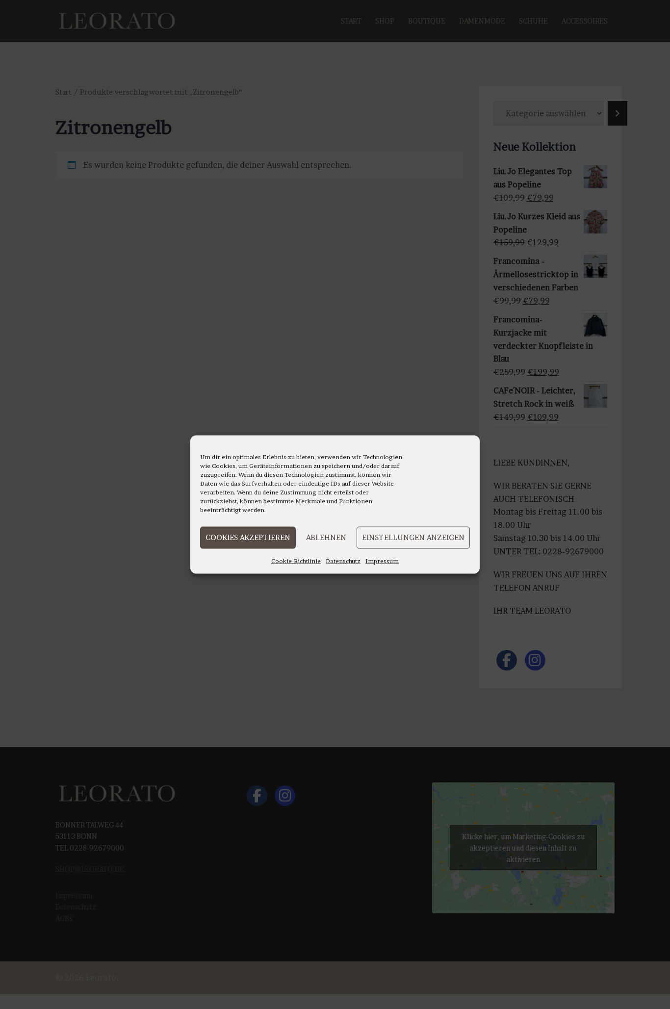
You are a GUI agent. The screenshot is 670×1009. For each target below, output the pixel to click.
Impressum (382, 560)
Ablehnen (326, 537)
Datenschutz (343, 560)
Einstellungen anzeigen (413, 537)
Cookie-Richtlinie (296, 560)
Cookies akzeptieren (248, 537)
